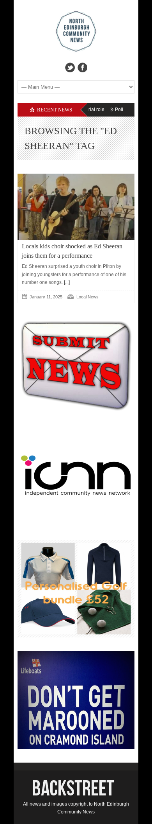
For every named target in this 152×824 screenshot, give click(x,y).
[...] (66, 282)
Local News (87, 296)
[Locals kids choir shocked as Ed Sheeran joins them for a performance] (76, 207)
